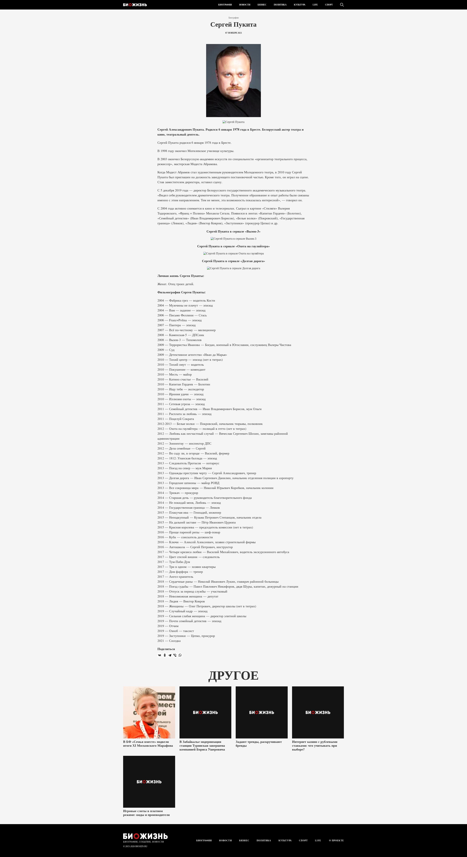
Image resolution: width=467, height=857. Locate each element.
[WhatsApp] (180, 655)
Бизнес (262, 4)
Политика (280, 4)
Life (315, 4)
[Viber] (175, 655)
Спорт (329, 4)
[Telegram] (170, 655)
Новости (244, 4)
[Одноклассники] (165, 655)
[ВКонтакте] (159, 655)
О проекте (336, 840)
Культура (299, 4)
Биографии (225, 4)
